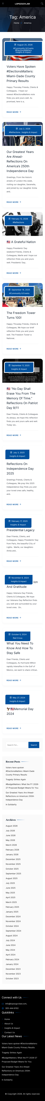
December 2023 (13, 969)
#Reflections (14, 132)
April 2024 (10, 954)
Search (34, 745)
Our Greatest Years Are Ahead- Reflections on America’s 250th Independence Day (20, 161)
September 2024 (13, 931)
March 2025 (11, 902)
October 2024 (12, 926)
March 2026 (11, 845)
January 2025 (12, 912)
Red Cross (17, 638)
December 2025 (13, 859)
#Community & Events (23, 48)
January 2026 (12, 854)
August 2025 (12, 878)
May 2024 (10, 950)
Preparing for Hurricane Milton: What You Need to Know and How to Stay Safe (20, 643)
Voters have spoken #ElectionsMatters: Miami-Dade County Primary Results (20, 771)
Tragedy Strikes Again (16, 779)
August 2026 (12, 826)
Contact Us (9, 1032)
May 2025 (10, 892)
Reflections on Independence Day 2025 (20, 468)
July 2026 (10, 830)
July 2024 (10, 940)
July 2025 (10, 883)
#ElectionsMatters (23, 50)
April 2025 (10, 897)
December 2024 (13, 916)
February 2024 (12, 959)
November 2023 (13, 974)
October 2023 (12, 978)
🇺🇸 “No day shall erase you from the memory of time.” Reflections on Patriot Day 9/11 (22, 398)
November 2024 (13, 921)
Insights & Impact (23, 52)
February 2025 (12, 907)
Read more (12, 112)
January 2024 (12, 964)
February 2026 (12, 850)
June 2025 (10, 888)
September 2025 (13, 873)
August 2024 (12, 935)
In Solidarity (11, 804)
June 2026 (10, 835)
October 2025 (12, 869)
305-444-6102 (12, 1008)
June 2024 (10, 945)
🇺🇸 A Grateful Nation (21, 242)
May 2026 (10, 840)
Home (7, 1019)
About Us (8, 1023)
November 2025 (13, 864)
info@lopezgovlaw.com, (16, 1003)
